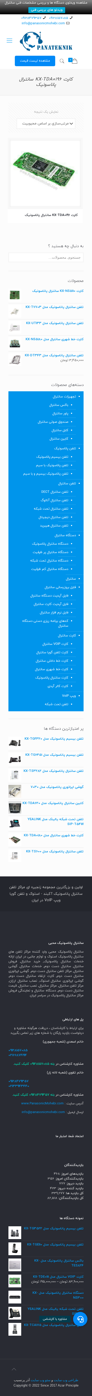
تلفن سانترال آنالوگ (54, 500)
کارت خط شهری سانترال (51, 669)
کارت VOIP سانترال (55, 644)
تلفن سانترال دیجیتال (53, 517)
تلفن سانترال (67, 483)
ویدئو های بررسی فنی (47, 10)
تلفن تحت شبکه (56, 704)
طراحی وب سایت (66, 1380)
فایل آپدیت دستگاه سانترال (49, 595)
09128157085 (58, 18)
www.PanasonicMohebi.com (42, 1103)
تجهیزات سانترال (64, 396)
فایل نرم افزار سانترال (54, 612)
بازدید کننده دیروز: (70, 1188)
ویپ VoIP (69, 696)
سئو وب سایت (41, 1380)
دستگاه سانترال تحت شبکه (49, 560)
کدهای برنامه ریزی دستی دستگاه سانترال (45, 623)
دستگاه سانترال (65, 535)
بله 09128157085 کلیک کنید (34, 1064)
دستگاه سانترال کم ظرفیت (49, 569)
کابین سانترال (59, 439)
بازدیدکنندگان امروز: (69, 1178)
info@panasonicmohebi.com (43, 23)
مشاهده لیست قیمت (35, 61)
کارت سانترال (67, 635)
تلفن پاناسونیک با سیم (52, 465)
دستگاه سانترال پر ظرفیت (50, 552)
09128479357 (31, 18)
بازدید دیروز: (74, 1183)
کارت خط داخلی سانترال (52, 661)
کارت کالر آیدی (58, 686)
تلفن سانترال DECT (54, 492)
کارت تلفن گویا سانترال (52, 652)
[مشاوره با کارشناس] (80, 1319)
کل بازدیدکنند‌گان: (70, 1198)
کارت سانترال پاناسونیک (51, 678)
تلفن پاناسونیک (65, 448)
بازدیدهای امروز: (72, 1174)
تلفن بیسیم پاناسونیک (52, 457)
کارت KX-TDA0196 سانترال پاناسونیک (51, 215)
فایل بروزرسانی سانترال (60, 587)
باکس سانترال (58, 405)
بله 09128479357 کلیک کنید (34, 1095)
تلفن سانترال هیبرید (54, 525)
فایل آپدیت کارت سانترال (51, 604)
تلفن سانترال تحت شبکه (51, 509)
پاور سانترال (60, 413)
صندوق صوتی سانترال (53, 422)
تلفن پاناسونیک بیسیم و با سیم (45, 474)
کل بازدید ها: (74, 1193)
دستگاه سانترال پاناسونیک (50, 544)
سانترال (71, 579)
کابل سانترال (60, 430)
